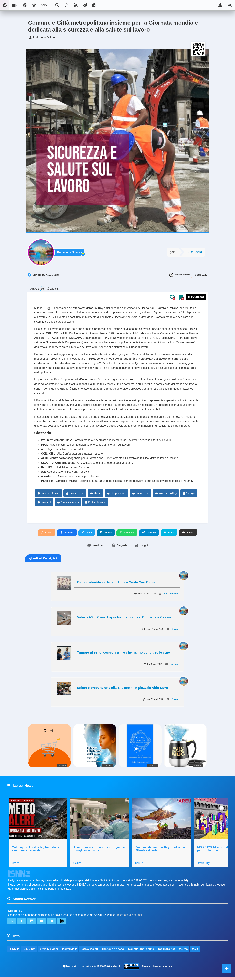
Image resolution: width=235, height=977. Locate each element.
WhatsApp (128, 532)
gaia (172, 252)
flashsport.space (113, 949)
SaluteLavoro (77, 493)
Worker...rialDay (168, 493)
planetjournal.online (141, 949)
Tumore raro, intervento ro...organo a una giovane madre (99, 848)
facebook (69, 532)
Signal (170, 532)
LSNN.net (29, 949)
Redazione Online (68, 252)
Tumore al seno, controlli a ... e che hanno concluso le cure (123, 652)
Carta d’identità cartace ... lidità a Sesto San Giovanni (118, 582)
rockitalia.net (166, 949)
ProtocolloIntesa (97, 502)
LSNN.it (14, 949)
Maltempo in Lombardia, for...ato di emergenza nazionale (35, 848)
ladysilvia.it (69, 949)
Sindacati (46, 502)
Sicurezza (195, 252)
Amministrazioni (70, 502)
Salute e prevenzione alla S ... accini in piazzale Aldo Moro (122, 688)
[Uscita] (230, 5)
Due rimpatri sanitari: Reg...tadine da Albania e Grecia (160, 848)
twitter (88, 532)
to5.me (183, 949)
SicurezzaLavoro (50, 493)
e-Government (171, 593)
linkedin (107, 532)
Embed (190, 532)
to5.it (195, 949)
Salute (175, 629)
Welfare (174, 664)
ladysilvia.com (48, 949)
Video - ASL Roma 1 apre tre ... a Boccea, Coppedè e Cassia (124, 617)
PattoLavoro (142, 493)
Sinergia (190, 493)
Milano (97, 493)
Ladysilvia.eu (89, 949)
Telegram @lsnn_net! (130, 914)
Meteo (15, 863)
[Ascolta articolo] (171, 275)
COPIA (48, 532)
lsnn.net (71, 966)
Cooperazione (118, 493)
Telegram (151, 532)
